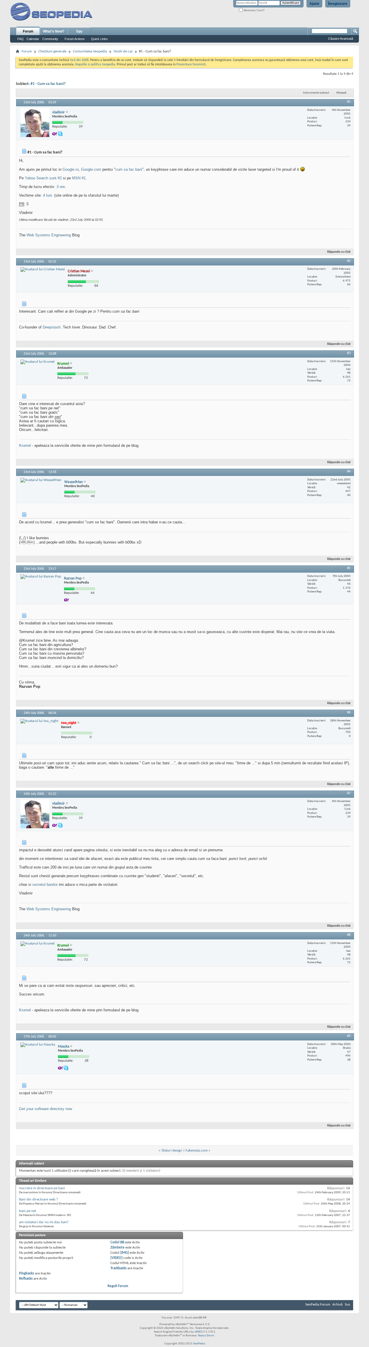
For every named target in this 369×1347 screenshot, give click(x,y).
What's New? (53, 31)
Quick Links (99, 39)
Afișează (341, 92)
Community (50, 39)
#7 (349, 793)
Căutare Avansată (340, 38)
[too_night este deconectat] (39, 721)
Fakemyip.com (197, 1150)
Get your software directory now (45, 1109)
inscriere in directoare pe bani (42, 1188)
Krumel (25, 445)
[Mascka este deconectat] (37, 1044)
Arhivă (337, 1304)
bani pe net (27, 1211)
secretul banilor (45, 884)
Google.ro (71, 169)
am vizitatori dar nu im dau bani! (44, 1222)
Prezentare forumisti (191, 64)
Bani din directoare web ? (38, 1199)
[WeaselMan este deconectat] (40, 480)
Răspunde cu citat (339, 252)
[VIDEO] (116, 1258)
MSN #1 (79, 178)
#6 (349, 712)
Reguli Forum (118, 1286)
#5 (349, 568)
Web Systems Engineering (49, 235)
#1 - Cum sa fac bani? (48, 84)
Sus (347, 1304)
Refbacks (26, 1278)
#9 (349, 1036)
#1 (349, 102)
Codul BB (117, 1242)
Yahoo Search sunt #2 (43, 178)
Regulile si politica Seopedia (95, 64)
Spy (79, 31)
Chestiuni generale (52, 51)
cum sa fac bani (128, 169)
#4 (349, 471)
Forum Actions (75, 39)
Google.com (91, 169)
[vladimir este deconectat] (34, 122)
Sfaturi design (171, 1150)
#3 (349, 353)
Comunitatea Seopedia (90, 51)
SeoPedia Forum (317, 1304)
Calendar (33, 39)
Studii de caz (123, 51)
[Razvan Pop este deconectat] (40, 576)
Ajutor (314, 4)
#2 (349, 261)
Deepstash (52, 327)
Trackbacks (118, 1268)
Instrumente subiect (316, 92)
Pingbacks (26, 1273)
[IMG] (124, 1253)
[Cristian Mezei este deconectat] (42, 269)
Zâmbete (117, 1247)
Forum (28, 31)
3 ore (61, 187)
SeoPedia (199, 1343)
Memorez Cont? (254, 10)
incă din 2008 (79, 60)
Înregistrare (337, 4)
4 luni (47, 195)
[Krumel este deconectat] (37, 362)
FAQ (20, 39)
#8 (349, 935)
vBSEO (198, 1331)
